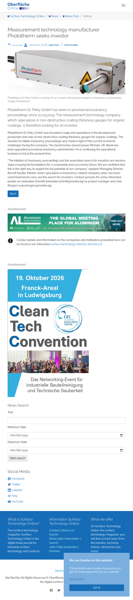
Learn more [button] (76, 579)
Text (10, 412)
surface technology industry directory (75, 244)
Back (13, 193)
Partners (54, 551)
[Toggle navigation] (123, 5)
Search (53, 542)
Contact (54, 530)
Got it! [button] (96, 587)
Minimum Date (17, 427)
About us (67, 530)
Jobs (52, 547)
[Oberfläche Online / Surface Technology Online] (18, 6)
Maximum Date (17, 442)
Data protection (67, 547)
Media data (56, 538)
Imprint (53, 534)
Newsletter (72, 538)
